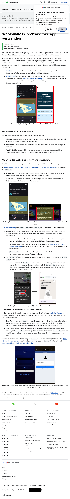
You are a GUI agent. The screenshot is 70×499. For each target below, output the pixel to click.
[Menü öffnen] (3, 2)
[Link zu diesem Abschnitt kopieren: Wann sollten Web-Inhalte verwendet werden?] (52, 160)
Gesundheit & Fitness (31, 419)
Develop (5, 9)
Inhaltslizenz (54, 393)
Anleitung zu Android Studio (33, 440)
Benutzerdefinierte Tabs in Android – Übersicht (17, 343)
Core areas (16, 9)
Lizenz (14, 485)
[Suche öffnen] (41, 2)
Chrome (4, 470)
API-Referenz (29, 446)
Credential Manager (55, 313)
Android (4, 413)
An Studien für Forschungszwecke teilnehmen (57, 447)
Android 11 (5, 456)
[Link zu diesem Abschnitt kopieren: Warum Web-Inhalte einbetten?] (36, 132)
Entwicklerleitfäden (30, 443)
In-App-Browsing (10, 228)
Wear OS (50, 416)
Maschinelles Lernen (30, 416)
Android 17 (5, 438)
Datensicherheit (6, 419)
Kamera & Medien (30, 422)
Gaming (27, 413)
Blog (3, 428)
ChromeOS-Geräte (53, 419)
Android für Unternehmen (9, 416)
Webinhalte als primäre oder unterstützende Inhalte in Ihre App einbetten (30, 167)
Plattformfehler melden (54, 438)
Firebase (4, 473)
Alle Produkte (6, 479)
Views (30, 9)
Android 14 (5, 447)
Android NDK (28, 452)
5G (26, 428)
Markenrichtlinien (22, 485)
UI (24, 9)
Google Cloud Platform (9, 476)
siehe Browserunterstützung (32, 79)
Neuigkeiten (5, 425)
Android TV (50, 425)
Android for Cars (52, 422)
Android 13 (5, 450)
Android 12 (5, 453)
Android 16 (5, 441)
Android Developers (7, 27)
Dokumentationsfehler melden (56, 441)
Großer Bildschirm (52, 413)
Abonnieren (35, 490)
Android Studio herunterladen (33, 449)
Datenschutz (28, 425)
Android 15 (5, 444)
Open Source (6, 422)
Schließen (50, 29)
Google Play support (53, 444)
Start (62, 29)
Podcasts (4, 431)
